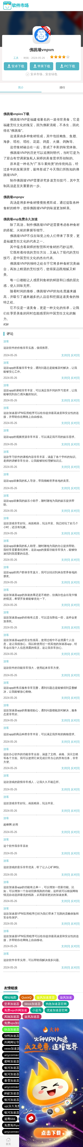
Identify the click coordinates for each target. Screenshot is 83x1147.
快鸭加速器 (11, 1035)
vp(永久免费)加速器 (17, 1106)
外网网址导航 (13, 1042)
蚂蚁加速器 (11, 1093)
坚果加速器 (11, 1004)
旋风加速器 (31, 1016)
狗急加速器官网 (56, 1004)
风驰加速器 (11, 1016)
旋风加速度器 (46, 997)
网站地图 (10, 997)
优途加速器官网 (57, 1010)
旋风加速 (66, 997)
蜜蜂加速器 (11, 1061)
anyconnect (12, 1055)
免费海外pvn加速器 (17, 1125)
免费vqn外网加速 (15, 1010)
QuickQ (26, 997)
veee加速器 (12, 1048)
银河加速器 (11, 1067)
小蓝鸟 (36, 1010)
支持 (64, 355)
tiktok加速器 (32, 1004)
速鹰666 (9, 1119)
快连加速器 (11, 1029)
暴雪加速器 (11, 1080)
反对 (73, 355)
